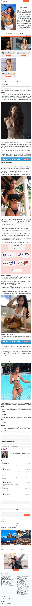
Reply (2, 466)
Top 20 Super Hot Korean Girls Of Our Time (22, 584)
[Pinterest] (5, 449)
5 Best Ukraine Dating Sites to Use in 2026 (6, 578)
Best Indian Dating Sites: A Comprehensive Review (7, 581)
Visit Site (8, 55)
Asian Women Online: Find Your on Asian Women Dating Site (8, 527)
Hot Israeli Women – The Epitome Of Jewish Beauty (23, 578)
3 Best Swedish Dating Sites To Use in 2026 (6, 575)
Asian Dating (23, 428)
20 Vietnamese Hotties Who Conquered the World (23, 585)
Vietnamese (18, 13)
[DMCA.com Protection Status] (8, 603)
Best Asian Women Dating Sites (5, 577)
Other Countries (3, 551)
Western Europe (23, 551)
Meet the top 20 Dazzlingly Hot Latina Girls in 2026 (23, 576)
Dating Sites (2, 549)
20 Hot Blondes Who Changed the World (22, 594)
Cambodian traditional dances (8, 97)
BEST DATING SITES (4, 573)
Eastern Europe (13, 549)
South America (13, 551)
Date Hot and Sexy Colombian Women (21, 591)
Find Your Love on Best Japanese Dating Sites (6, 583)
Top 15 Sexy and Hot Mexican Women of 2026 (22, 582)
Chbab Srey (27, 166)
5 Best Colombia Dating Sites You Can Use (6, 574)
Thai (30, 22)
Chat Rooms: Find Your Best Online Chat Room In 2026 (7, 522)
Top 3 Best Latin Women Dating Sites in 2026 (6, 576)
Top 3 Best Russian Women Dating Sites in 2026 (6, 582)
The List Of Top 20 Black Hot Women (21, 592)
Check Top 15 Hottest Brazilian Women (22, 580)
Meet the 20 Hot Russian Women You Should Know (23, 574)
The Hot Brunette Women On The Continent (22, 593)
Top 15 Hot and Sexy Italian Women (21, 575)
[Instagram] (6, 449)
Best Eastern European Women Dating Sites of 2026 (7, 584)
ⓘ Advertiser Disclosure (28, 35)
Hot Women (22, 549)
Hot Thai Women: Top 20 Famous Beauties (22, 589)
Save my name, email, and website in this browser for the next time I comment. (13, 512)
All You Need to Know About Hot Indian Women (22, 588)
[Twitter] (3, 449)
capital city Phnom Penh (20, 17)
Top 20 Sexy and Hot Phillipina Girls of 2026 (22, 590)
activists (13, 232)
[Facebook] (2, 449)
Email (17, 509)
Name (3, 509)
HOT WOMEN (19, 573)
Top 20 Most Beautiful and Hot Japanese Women (23, 586)
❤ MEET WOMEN (26, 159)
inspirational (11, 235)
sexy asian (21, 427)
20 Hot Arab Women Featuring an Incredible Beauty (23, 583)
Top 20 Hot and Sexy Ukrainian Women (21, 579)
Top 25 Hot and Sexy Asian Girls (21, 581)
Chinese (27, 22)
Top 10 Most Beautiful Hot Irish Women (21, 577)
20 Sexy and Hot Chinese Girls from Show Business (23, 587)
